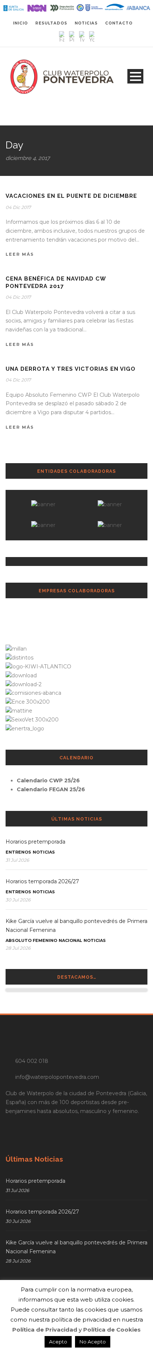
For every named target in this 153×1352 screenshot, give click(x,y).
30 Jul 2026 (18, 900)
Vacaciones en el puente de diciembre (71, 196)
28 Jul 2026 (18, 948)
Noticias (44, 852)
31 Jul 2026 (17, 860)
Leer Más (20, 254)
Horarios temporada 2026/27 (42, 881)
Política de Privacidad (44, 1329)
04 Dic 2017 (18, 207)
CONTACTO (119, 23)
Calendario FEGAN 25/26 (51, 789)
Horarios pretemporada (35, 841)
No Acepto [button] (92, 1342)
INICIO (20, 23)
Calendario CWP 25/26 (48, 780)
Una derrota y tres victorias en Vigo (71, 369)
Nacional (70, 940)
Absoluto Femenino (31, 940)
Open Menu (135, 76)
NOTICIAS (86, 23)
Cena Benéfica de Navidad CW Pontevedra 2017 (56, 282)
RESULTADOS (51, 23)
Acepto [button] (58, 1342)
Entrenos (18, 852)
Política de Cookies (112, 1329)
